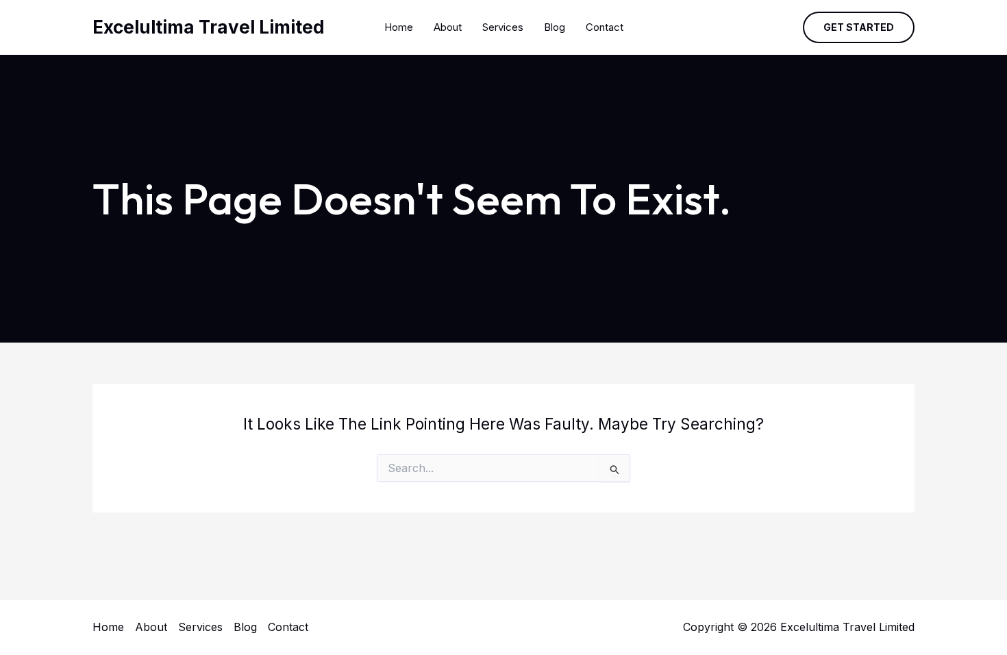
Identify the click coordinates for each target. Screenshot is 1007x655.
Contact (604, 27)
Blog (554, 27)
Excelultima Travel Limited (208, 27)
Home (398, 27)
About (448, 27)
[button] (859, 27)
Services (502, 27)
